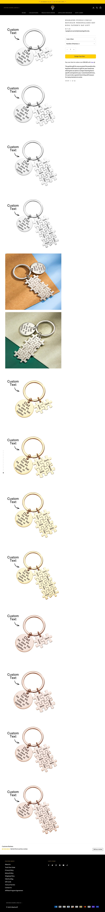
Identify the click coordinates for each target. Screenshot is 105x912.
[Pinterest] (74, 80)
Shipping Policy (9, 876)
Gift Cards (79, 12)
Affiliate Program (65, 12)
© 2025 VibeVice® (12, 907)
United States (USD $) (11, 7)
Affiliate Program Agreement (14, 890)
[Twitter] (72, 80)
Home (24, 12)
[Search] (97, 7)
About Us (8, 864)
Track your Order (48, 12)
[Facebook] (70, 80)
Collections (33, 12)
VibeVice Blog (9, 879)
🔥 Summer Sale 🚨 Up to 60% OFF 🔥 (52, 2)
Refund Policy (9, 873)
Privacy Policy (9, 870)
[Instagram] (56, 865)
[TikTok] (67, 865)
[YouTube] (63, 865)
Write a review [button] (98, 849)
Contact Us (8, 887)
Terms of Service (10, 885)
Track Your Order (10, 867)
